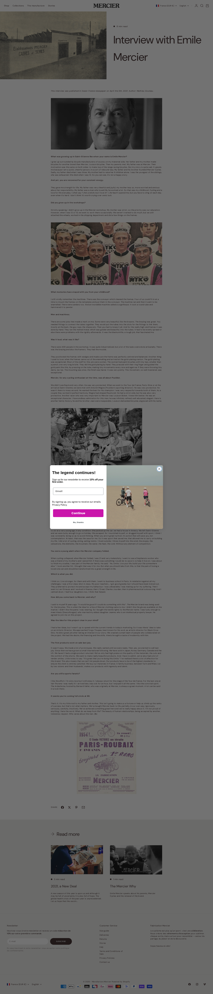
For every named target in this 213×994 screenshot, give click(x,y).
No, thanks (78, 522)
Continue (78, 513)
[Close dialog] (159, 468)
